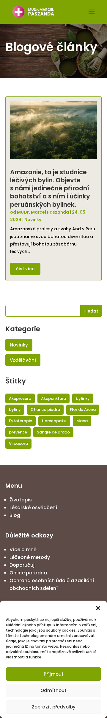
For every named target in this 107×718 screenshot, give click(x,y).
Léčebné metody (30, 557)
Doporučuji (23, 565)
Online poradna (28, 572)
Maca (82, 421)
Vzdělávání (23, 360)
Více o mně (23, 549)
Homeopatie (54, 421)
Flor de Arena (83, 409)
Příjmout (54, 674)
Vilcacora (18, 443)
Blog (15, 515)
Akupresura (20, 398)
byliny (15, 409)
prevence (18, 432)
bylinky (83, 398)
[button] (98, 608)
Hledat (91, 311)
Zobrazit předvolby (53, 707)
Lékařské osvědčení (33, 507)
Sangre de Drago (53, 432)
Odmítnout (53, 690)
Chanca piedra (45, 409)
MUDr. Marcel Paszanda (43, 212)
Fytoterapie (20, 421)
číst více (25, 269)
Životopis (21, 499)
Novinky (32, 220)
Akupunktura (53, 398)
